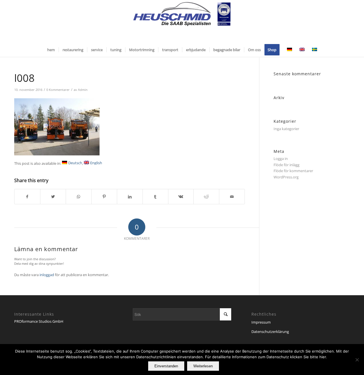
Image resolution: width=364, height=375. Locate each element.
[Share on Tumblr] (155, 196)
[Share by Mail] (232, 196)
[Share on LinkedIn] (129, 196)
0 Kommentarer (58, 90)
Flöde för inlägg (286, 164)
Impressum (261, 322)
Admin (83, 90)
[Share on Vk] (181, 196)
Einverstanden (166, 366)
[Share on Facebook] (27, 196)
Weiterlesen (203, 366)
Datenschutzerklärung (270, 331)
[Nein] (357, 360)
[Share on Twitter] (53, 196)
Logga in (281, 158)
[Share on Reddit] (206, 196)
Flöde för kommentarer (293, 170)
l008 (24, 78)
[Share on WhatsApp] (78, 196)
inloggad (47, 274)
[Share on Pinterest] (104, 196)
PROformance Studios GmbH (38, 321)
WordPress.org (286, 177)
